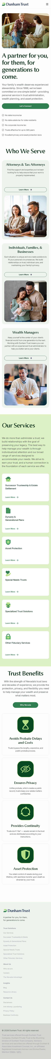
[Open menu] (47, 4)
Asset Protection (9, 945)
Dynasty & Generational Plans (14, 941)
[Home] (15, 4)
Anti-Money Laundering (12, 1007)
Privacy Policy (8, 1011)
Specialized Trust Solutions (13, 954)
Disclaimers (7, 1002)
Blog (5, 988)
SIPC (19, 1052)
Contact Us (7, 998)
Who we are (8, 969)
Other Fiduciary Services (12, 958)
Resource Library (9, 992)
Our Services (8, 933)
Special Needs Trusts (11, 950)
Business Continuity (10, 1015)
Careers (6, 973)
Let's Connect (25, 106)
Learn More (33, 190)
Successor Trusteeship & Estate (15, 937)
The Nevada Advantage (12, 977)
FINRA (12, 1052)
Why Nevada (25, 705)
